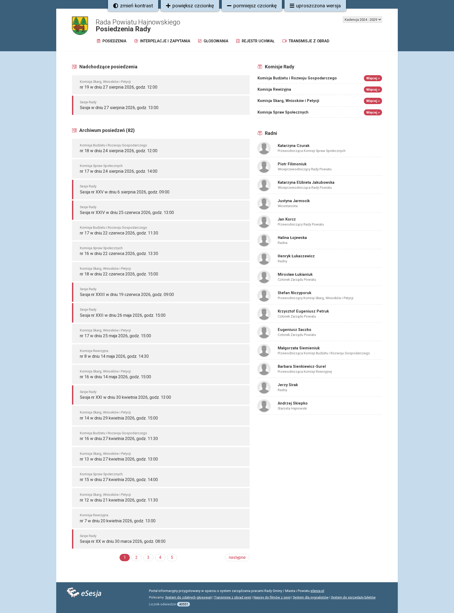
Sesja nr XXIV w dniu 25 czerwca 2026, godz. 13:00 (127, 212)
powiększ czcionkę (193, 6)
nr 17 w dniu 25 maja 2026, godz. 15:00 (115, 335)
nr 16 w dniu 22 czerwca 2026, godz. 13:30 (119, 253)
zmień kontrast (136, 6)
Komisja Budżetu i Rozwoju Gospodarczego (113, 145)
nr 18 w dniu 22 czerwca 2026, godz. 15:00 (119, 274)
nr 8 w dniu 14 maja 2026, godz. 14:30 (114, 356)
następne (237, 557)
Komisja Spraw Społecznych (101, 166)
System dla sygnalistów (311, 597)
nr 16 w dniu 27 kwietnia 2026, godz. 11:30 (119, 438)
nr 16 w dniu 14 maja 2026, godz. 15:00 (115, 376)
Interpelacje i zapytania (164, 41)
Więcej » (373, 78)
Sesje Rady (88, 102)
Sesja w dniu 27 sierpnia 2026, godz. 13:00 (119, 107)
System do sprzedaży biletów (353, 597)
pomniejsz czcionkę (255, 6)
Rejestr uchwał (258, 41)
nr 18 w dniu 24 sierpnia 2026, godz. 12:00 (118, 150)
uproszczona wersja (318, 6)
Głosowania (215, 41)
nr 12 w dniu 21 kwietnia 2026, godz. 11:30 (119, 500)
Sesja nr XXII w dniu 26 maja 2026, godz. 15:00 (123, 315)
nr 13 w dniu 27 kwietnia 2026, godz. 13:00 (119, 459)
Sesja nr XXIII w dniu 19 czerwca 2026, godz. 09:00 (127, 294)
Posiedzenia (113, 41)
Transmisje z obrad (308, 41)
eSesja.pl (317, 591)
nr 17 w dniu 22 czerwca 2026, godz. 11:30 (119, 233)
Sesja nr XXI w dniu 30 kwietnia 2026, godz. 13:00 (125, 397)
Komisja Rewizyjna (94, 351)
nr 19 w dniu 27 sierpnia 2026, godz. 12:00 (118, 87)
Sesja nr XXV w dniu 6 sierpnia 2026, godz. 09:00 (124, 192)
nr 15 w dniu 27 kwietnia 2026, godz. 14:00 (119, 479)
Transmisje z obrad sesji (232, 597)
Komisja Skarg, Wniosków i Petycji (105, 82)
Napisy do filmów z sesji (272, 597)
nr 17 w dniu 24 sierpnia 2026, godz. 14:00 (118, 171)
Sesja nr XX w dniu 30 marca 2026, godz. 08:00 (123, 541)
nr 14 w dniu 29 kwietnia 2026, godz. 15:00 (119, 418)
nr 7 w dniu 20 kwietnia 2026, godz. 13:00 (118, 520)
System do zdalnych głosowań (188, 597)
